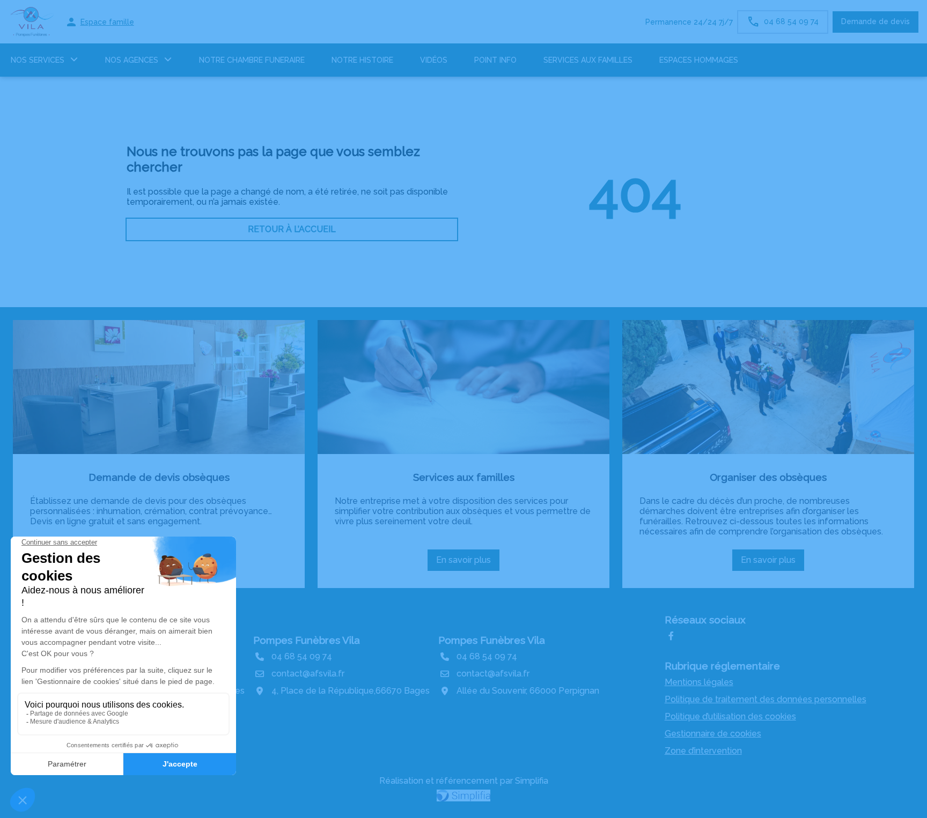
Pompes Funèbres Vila (306, 640)
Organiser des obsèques (768, 477)
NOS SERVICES (37, 60)
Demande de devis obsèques (159, 477)
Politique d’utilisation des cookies (730, 716)
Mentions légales (699, 682)
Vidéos (433, 60)
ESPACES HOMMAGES (698, 60)
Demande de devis (875, 21)
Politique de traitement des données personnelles (765, 699)
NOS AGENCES (131, 60)
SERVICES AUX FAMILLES (587, 60)
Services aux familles (463, 477)
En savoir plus (467, 563)
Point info (495, 60)
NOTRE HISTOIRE (362, 60)
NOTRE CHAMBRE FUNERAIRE (252, 60)
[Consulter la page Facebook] (671, 636)
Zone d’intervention (703, 751)
